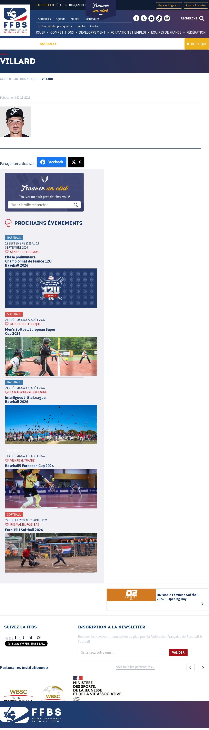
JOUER (40, 32)
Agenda (61, 18)
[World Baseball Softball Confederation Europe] (53, 695)
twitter (144, 18)
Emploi (81, 26)
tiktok (159, 18)
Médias (75, 18)
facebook (136, 18)
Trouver (100, 8)
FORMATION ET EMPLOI (128, 32)
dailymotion (31, 637)
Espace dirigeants (168, 5)
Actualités (44, 18)
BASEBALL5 (48, 44)
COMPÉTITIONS (62, 32)
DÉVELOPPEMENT (92, 32)
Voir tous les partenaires (134, 667)
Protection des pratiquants (55, 26)
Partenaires (91, 18)
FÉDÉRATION (196, 32)
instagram (167, 18)
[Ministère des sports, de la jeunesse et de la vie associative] (97, 690)
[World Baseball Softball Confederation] (18, 697)
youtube (151, 18)
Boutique (199, 44)
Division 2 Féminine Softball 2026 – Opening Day (178, 597)
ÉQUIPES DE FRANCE (166, 32)
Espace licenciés (196, 5)
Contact (95, 26)
